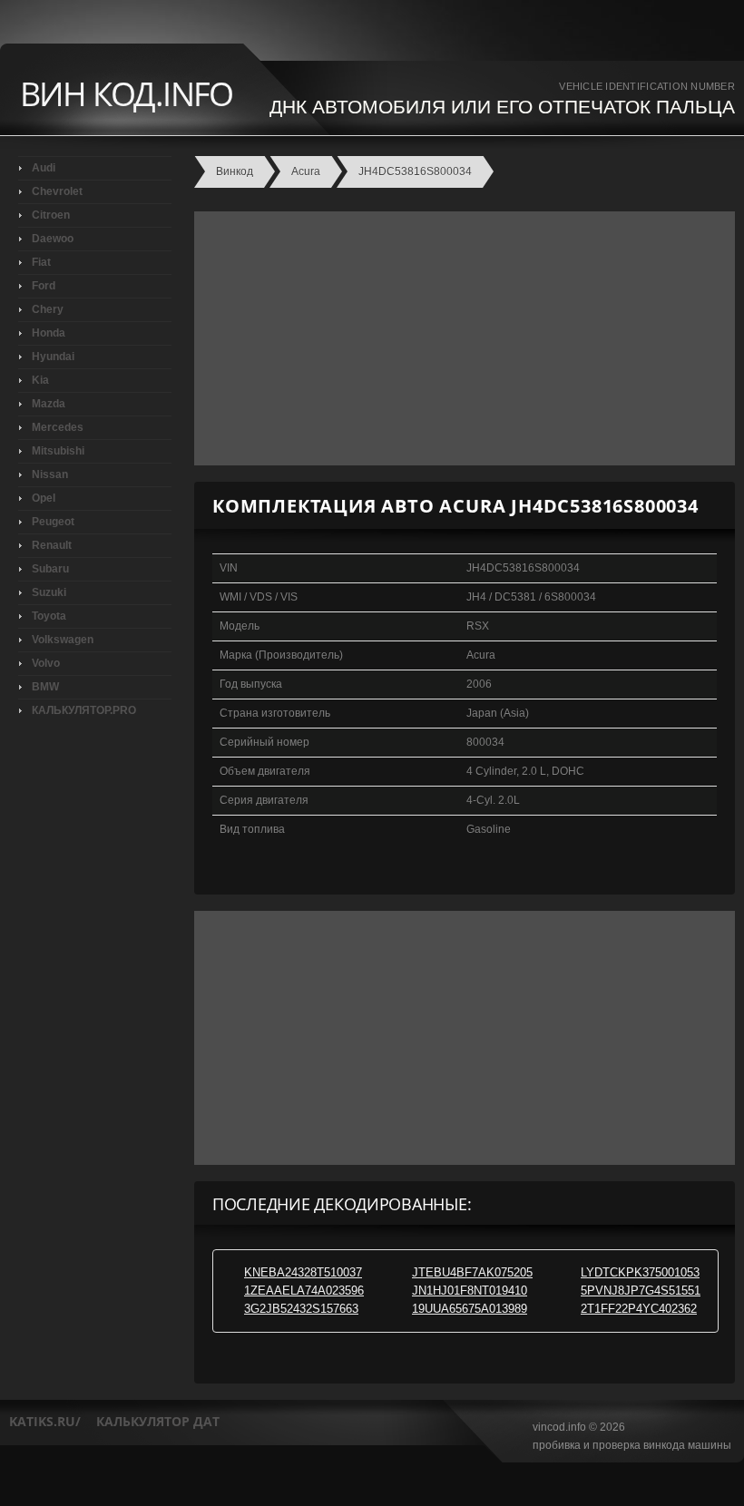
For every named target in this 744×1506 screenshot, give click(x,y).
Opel (43, 498)
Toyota (49, 616)
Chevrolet (57, 191)
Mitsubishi (58, 451)
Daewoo (52, 238)
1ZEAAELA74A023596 (304, 1290)
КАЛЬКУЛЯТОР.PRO (84, 710)
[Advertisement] (460, 338)
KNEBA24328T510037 (303, 1272)
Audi (43, 167)
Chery (48, 309)
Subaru (50, 568)
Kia (40, 380)
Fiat (41, 262)
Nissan (50, 474)
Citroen (51, 215)
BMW (45, 686)
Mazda (48, 403)
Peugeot (53, 521)
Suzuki (49, 592)
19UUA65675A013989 (469, 1308)
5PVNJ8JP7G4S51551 (640, 1290)
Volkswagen (62, 639)
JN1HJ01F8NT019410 (469, 1290)
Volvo (46, 663)
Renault (52, 545)
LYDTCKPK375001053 (640, 1272)
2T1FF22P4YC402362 (639, 1308)
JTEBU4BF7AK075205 (472, 1272)
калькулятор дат (158, 1421)
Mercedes (57, 427)
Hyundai (53, 356)
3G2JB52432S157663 (301, 1308)
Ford (43, 285)
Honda (48, 333)
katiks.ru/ (45, 1421)
